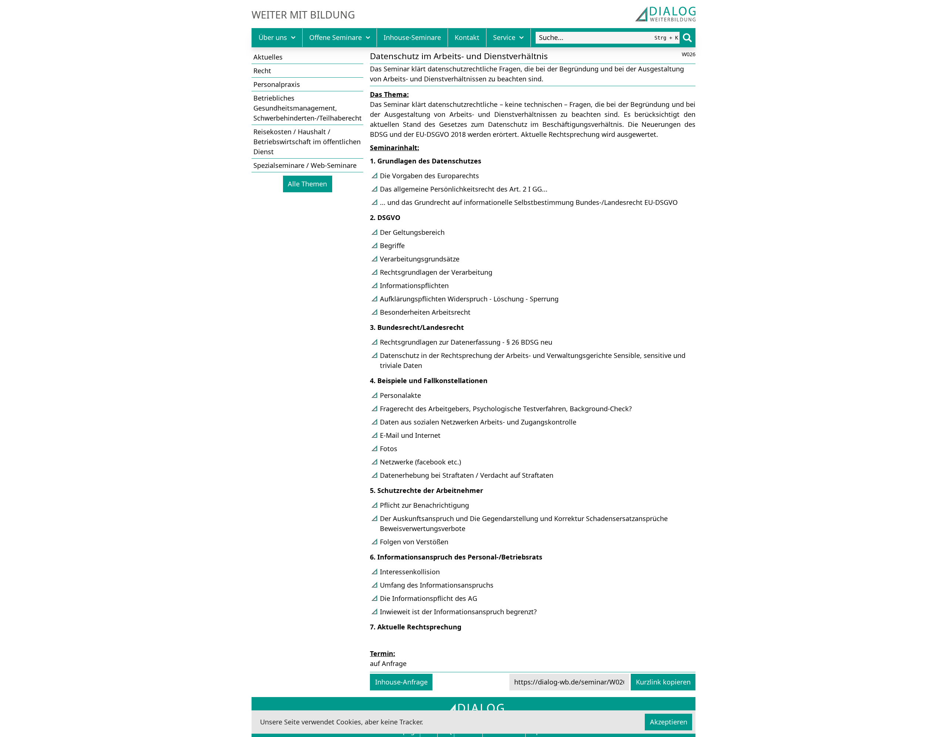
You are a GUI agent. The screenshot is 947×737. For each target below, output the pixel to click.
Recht (262, 70)
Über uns (273, 37)
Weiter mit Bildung (303, 14)
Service (504, 37)
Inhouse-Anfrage (401, 681)
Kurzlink (663, 681)
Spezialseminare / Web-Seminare (305, 165)
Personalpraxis (276, 84)
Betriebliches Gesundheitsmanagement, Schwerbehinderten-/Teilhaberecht (307, 108)
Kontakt (467, 37)
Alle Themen (307, 183)
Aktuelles (268, 57)
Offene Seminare (335, 37)
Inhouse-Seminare (412, 37)
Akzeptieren (668, 721)
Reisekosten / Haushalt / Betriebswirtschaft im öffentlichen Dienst (307, 141)
